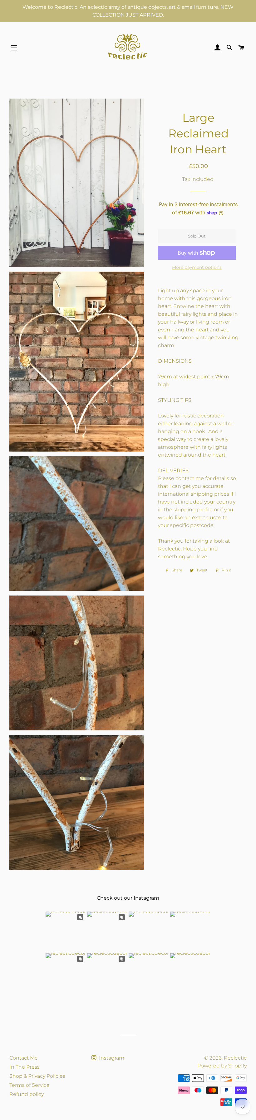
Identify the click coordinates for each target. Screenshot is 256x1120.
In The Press (24, 1067)
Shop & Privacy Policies (37, 1076)
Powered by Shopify (222, 1066)
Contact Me (23, 1058)
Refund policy (26, 1094)
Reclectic (235, 1058)
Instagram (111, 1058)
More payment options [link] (197, 267)
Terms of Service (29, 1085)
